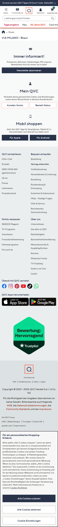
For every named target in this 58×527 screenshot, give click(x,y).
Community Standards (18, 409)
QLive (5, 178)
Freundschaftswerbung (13, 239)
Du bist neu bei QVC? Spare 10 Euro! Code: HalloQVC (28, 3)
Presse (5, 183)
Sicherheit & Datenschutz (43, 193)
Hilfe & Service (38, 203)
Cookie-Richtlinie (18, 487)
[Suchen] (53, 18)
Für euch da (7, 249)
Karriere (35, 253)
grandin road (7, 425)
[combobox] (26, 18)
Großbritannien (25, 382)
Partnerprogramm (10, 244)
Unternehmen (37, 224)
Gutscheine (7, 234)
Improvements (20, 425)
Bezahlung (36, 179)
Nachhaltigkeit (38, 234)
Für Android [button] (43, 137)
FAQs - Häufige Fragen (41, 198)
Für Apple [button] (15, 137)
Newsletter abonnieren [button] (29, 70)
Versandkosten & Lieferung (43, 174)
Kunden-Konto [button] (15, 105)
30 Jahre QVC (38, 24)
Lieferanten (7, 188)
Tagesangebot (11, 24)
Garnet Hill (37, 421)
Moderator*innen (39, 258)
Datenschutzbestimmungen (32, 405)
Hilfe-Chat (7, 159)
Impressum (45, 409)
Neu (24, 24)
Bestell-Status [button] (43, 105)
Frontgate (27, 421)
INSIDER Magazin (10, 224)
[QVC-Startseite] (3, 32)
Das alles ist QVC (39, 229)
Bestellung (36, 159)
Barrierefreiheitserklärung (43, 239)
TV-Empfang (37, 263)
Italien (36, 382)
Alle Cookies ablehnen (29, 509)
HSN (4, 421)
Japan (43, 382)
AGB (9, 405)
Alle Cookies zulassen (29, 498)
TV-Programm (8, 229)
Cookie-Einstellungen (29, 520)
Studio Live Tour (38, 268)
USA (14, 382)
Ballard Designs (14, 421)
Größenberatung (39, 169)
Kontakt (5, 164)
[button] (5, 11)
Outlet (34, 273)
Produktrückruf (9, 193)
